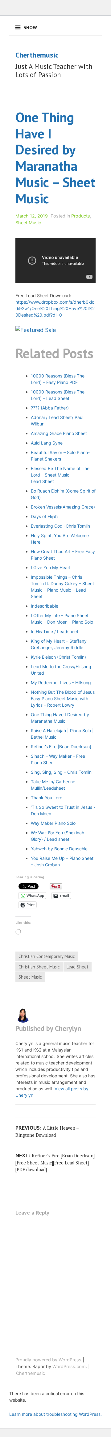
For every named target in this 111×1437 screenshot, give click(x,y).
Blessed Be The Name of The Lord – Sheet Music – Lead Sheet (60, 475)
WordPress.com (69, 1366)
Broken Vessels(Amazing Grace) (63, 506)
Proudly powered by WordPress (48, 1359)
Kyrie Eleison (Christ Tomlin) (58, 657)
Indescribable (44, 606)
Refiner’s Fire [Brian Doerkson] (61, 746)
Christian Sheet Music (39, 967)
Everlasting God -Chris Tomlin (60, 526)
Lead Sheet (77, 967)
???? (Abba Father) (50, 407)
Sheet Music (28, 222)
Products (80, 215)
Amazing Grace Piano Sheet (59, 433)
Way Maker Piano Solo (53, 823)
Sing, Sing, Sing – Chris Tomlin (61, 772)
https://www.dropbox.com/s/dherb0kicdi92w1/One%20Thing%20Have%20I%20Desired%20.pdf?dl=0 (55, 308)
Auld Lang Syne (47, 442)
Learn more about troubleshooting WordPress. (55, 1414)
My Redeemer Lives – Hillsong (61, 682)
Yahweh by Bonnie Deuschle (59, 848)
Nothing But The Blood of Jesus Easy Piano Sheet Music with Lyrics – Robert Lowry (63, 698)
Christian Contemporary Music (46, 956)
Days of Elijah (44, 516)
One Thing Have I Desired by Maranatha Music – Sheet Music (55, 157)
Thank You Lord (47, 797)
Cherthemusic (37, 55)
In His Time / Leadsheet (54, 631)
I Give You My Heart (51, 567)
